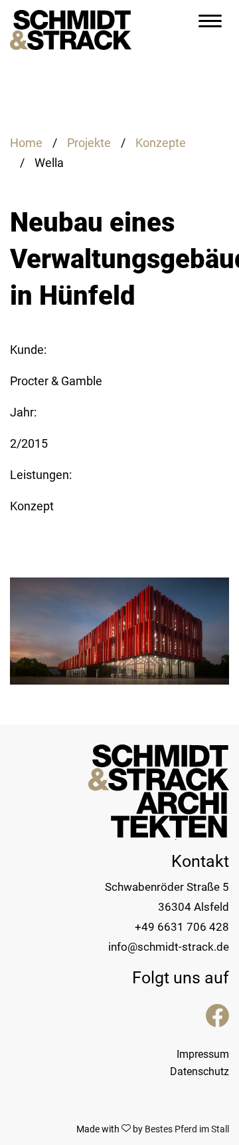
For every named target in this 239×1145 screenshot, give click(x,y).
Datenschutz (199, 1071)
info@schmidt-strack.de (168, 946)
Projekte (89, 143)
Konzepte (160, 143)
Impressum (203, 1054)
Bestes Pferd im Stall (187, 1129)
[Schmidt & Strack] (70, 24)
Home (26, 143)
